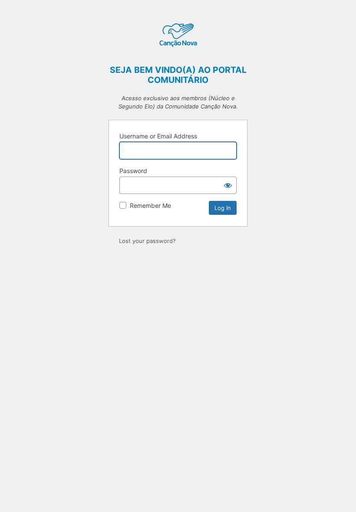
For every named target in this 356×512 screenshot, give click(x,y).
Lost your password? (147, 240)
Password (133, 170)
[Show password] (228, 185)
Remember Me (150, 205)
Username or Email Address (158, 136)
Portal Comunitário (178, 36)
